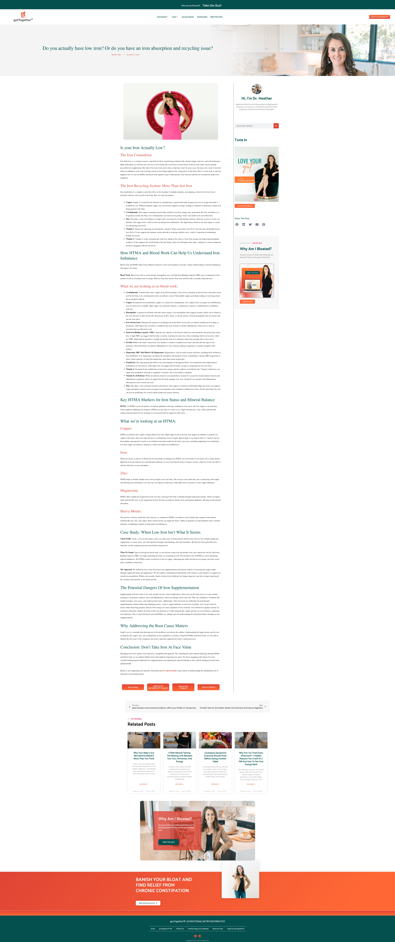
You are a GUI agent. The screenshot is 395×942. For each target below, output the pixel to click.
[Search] (276, 125)
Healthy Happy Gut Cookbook (198, 929)
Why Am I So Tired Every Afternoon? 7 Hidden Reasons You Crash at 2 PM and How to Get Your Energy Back (251, 759)
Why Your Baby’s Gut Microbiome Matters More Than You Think (144, 756)
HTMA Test (180, 929)
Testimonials (202, 17)
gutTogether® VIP (165, 929)
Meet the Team (216, 17)
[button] (237, 224)
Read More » (144, 784)
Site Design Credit (204, 940)
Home (153, 929)
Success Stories (188, 17)
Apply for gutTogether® (235, 929)
